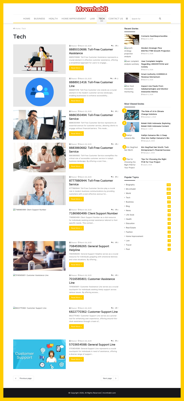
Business (39, 18)
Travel (128, 245)
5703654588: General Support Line (92, 344)
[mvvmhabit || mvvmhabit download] (92, 9)
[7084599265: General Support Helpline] (39, 256)
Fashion (129, 232)
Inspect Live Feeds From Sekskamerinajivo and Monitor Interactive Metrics (154, 89)
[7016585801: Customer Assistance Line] (39, 288)
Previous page (26, 378)
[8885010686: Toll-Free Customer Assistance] (39, 59)
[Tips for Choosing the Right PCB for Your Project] (131, 163)
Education (130, 223)
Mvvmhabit (131, 189)
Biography (130, 185)
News (128, 210)
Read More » (76, 68)
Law (92, 18)
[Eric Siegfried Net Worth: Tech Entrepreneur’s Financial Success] (131, 151)
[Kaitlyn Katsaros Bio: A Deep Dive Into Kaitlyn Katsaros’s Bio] (131, 139)
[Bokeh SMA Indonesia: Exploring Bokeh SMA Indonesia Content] (131, 127)
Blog (128, 206)
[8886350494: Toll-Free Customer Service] (39, 124)
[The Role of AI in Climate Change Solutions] (131, 115)
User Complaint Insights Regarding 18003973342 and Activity (154, 64)
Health (53, 18)
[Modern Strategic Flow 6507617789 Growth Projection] (131, 52)
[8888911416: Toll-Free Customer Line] (39, 92)
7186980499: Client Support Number (93, 213)
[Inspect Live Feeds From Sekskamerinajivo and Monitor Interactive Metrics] (131, 90)
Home (26, 18)
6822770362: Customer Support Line (93, 312)
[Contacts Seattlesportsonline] (131, 40)
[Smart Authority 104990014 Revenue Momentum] (131, 78)
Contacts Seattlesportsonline (154, 36)
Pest (128, 249)
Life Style (130, 215)
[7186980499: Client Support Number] (39, 223)
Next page (107, 378)
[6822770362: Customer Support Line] (39, 321)
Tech (102, 18)
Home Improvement (74, 18)
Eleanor (74, 46)
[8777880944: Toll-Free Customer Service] (39, 190)
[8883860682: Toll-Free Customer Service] (39, 157)
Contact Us (115, 18)
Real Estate (131, 228)
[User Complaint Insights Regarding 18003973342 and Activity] (131, 65)
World (128, 193)
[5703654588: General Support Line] (39, 354)
